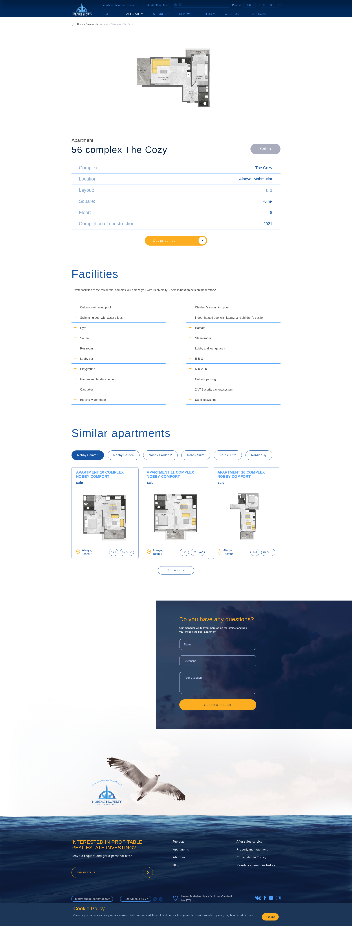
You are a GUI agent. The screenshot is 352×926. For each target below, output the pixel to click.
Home (105, 13)
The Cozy (263, 167)
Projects (178, 841)
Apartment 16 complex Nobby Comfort (241, 474)
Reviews (185, 13)
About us (232, 13)
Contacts (259, 13)
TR (277, 4)
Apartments (92, 24)
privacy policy (101, 915)
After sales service (249, 841)
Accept (270, 916)
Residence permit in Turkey (255, 865)
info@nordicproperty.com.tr (120, 4)
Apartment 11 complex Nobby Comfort (170, 474)
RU (263, 4)
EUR (248, 4)
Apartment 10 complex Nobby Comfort (100, 474)
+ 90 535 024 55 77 (156, 4)
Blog (176, 865)
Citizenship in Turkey (251, 857)
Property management (251, 849)
